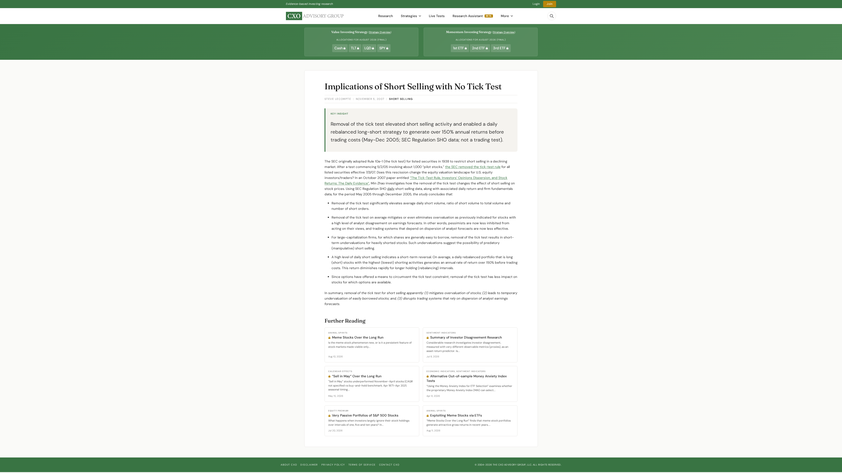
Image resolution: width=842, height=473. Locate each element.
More (505, 16)
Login (536, 4)
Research (385, 16)
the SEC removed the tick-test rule (473, 167)
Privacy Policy (333, 464)
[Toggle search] (551, 16)
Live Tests (437, 16)
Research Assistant (472, 16)
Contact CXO (389, 464)
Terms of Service (362, 464)
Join (550, 4)
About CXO (289, 464)
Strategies (409, 16)
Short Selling (401, 99)
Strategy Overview (380, 32)
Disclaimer (309, 464)
